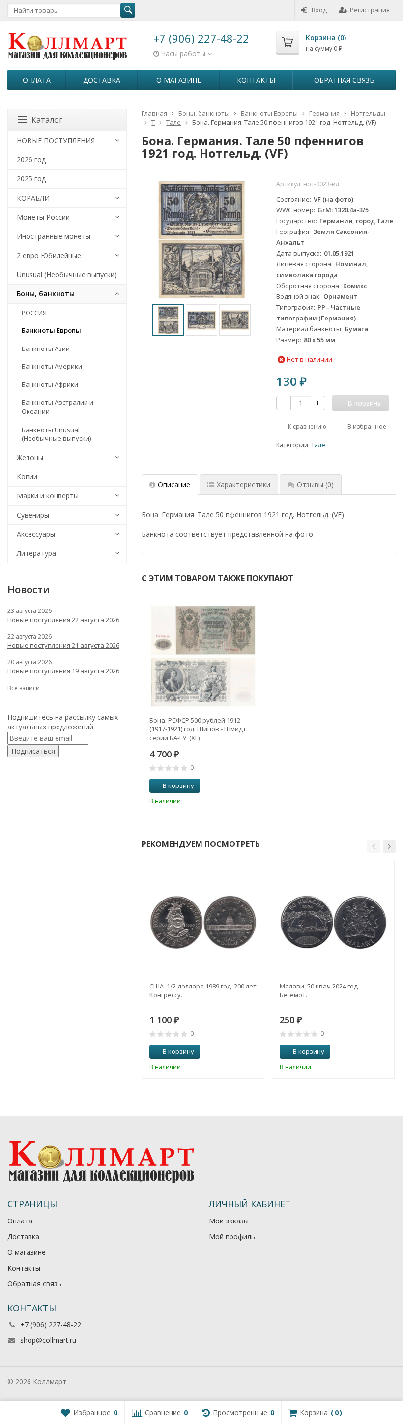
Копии (27, 476)
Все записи (23, 688)
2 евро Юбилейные (49, 255)
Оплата (37, 80)
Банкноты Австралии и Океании (57, 407)
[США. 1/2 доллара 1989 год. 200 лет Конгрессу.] (203, 922)
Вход (319, 9)
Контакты (256, 80)
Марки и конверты (48, 495)
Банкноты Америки (52, 366)
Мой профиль (232, 1236)
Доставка (101, 80)
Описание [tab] (174, 484)
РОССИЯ (34, 312)
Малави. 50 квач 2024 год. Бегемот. (319, 990)
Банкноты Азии (46, 348)
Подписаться (33, 751)
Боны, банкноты (46, 293)
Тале (318, 445)
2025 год (31, 178)
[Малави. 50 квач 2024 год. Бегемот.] (333, 922)
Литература (36, 553)
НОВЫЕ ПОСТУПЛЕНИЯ (56, 140)
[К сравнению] (238, 786)
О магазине (178, 80)
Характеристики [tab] (243, 484)
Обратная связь (344, 80)
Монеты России (43, 217)
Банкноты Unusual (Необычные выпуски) (56, 434)
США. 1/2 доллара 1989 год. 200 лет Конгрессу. (203, 990)
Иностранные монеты (53, 236)
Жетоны (30, 457)
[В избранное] (253, 786)
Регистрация (370, 9)
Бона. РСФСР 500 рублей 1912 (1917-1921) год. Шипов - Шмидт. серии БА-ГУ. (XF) (198, 729)
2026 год (31, 159)
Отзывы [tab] (315, 484)
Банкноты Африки (50, 384)
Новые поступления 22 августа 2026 (63, 619)
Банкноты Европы (51, 330)
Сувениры (33, 515)
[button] (373, 846)
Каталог (46, 120)
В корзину (178, 785)
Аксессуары (36, 534)
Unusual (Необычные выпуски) (67, 274)
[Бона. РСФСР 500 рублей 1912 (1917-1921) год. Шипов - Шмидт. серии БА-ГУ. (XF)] (203, 656)
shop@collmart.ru (48, 1340)
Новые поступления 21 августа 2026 (63, 645)
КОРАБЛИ (33, 198)
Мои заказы (229, 1220)
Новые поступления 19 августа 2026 (63, 671)
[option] (168, 320)
